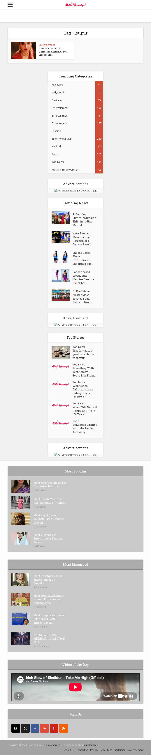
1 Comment (40, 607)
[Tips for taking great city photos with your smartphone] (62, 352)
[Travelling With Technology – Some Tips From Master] (62, 366)
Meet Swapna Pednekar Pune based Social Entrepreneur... (49, 618)
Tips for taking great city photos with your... (83, 354)
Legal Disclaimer (116, 750)
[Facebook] (35, 728)
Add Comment (41, 626)
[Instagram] (15, 728)
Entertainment (47, 44)
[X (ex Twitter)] (25, 728)
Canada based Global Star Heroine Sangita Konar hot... (83, 277)
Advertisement (135, 750)
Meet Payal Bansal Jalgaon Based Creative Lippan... (49, 518)
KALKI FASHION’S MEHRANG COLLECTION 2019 (49, 638)
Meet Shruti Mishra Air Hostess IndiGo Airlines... (50, 500)
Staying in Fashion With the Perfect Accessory (85, 428)
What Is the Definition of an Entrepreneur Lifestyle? (83, 391)
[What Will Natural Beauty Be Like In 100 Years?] (62, 405)
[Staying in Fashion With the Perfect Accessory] (62, 423)
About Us (69, 750)
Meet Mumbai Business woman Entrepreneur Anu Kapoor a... (49, 599)
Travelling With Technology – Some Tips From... (84, 371)
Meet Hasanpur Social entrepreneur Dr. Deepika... (48, 579)
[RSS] (63, 728)
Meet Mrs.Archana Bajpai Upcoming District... (50, 484)
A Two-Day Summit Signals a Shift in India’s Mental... (84, 219)
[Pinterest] (54, 728)
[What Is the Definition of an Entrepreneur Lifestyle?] (62, 384)
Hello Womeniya (51, 745)
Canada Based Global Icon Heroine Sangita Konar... (83, 258)
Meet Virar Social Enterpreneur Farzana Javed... (48, 538)
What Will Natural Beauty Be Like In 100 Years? (85, 410)
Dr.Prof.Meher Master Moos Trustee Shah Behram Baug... (82, 296)
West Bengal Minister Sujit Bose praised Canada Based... (82, 239)
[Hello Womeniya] (75, 4)
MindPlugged (91, 745)
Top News (79, 347)
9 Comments (40, 587)
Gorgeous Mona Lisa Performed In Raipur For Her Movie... (53, 51)
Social (76, 421)
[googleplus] (44, 728)
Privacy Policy (97, 750)
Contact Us (82, 750)
